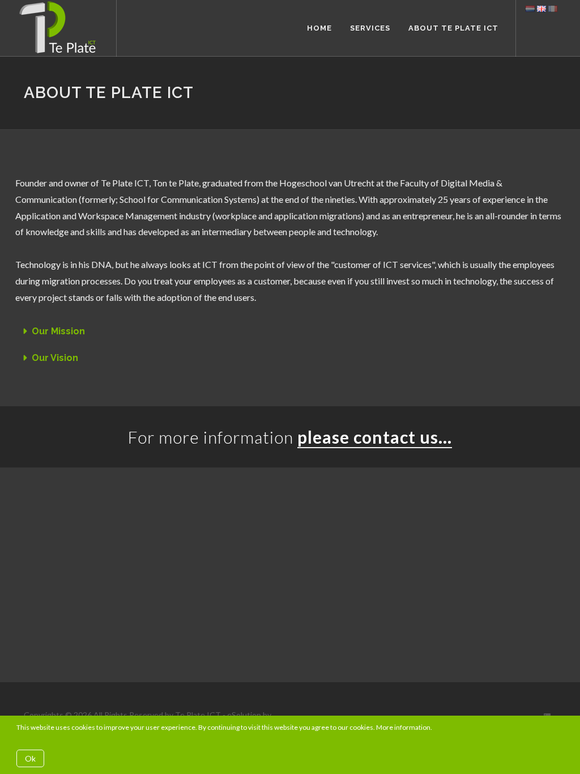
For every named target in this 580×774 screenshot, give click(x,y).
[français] (552, 8)
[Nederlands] (530, 8)
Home (319, 28)
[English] (541, 8)
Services (370, 28)
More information (403, 727)
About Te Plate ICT (453, 28)
